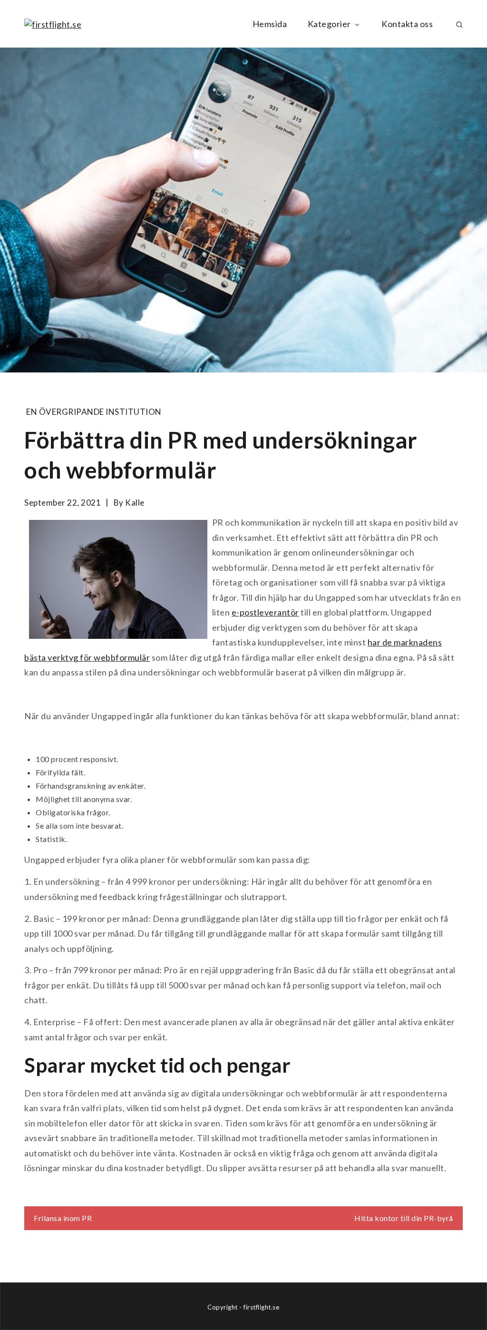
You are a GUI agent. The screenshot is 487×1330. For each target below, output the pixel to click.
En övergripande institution (94, 412)
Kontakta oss (407, 24)
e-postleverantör (265, 612)
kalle (135, 503)
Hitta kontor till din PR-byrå (403, 1217)
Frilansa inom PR (63, 1217)
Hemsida (270, 24)
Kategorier (329, 24)
